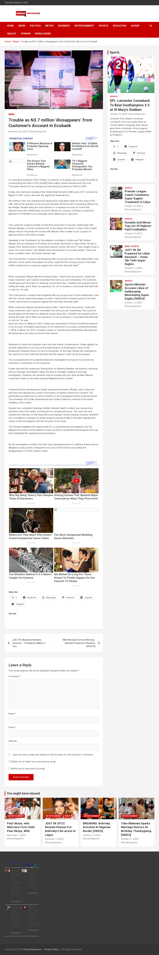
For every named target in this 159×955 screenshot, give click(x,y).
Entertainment (84, 25)
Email (12, 727)
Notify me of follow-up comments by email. (33, 761)
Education (119, 25)
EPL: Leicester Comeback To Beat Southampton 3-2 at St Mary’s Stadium (130, 105)
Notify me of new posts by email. (28, 768)
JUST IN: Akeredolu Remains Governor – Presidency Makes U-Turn (29, 643)
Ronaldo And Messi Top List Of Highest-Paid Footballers (138, 226)
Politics (35, 25)
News (21, 25)
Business (64, 25)
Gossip (135, 25)
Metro (49, 25)
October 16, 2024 (133, 302)
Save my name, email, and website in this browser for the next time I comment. (53, 754)
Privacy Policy (51, 949)
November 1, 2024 (16, 835)
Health (11, 33)
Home (10, 25)
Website (13, 741)
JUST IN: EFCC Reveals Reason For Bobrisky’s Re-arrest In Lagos (60, 829)
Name (12, 713)
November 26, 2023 (18, 131)
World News (43, 33)
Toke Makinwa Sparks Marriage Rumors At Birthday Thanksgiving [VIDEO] (136, 829)
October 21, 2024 (91, 835)
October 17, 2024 (133, 268)
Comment (14, 676)
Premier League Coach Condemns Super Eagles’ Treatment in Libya (137, 197)
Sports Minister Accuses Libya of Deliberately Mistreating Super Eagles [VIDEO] (137, 291)
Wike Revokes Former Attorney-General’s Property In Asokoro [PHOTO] (79, 643)
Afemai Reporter (38, 131)
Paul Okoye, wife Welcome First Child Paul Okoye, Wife (20, 827)
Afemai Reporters (32, 949)
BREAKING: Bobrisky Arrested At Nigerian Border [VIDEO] (97, 827)
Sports (103, 25)
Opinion (25, 33)
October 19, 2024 (118, 114)
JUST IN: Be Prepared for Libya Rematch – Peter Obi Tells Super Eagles (137, 257)
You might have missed (23, 793)
